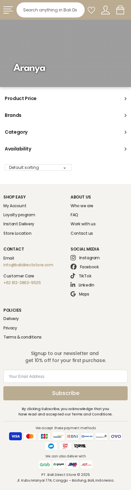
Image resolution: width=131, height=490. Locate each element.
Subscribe (65, 393)
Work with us (83, 224)
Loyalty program (19, 215)
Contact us (82, 233)
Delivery (11, 318)
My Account (14, 206)
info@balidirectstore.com (28, 265)
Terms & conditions (22, 337)
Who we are (82, 206)
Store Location (17, 233)
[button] (65, 98)
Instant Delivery (18, 224)
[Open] (8, 10)
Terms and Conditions (92, 414)
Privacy (10, 328)
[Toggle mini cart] (120, 10)
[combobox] (50, 9)
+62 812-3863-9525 (22, 282)
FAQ (74, 215)
